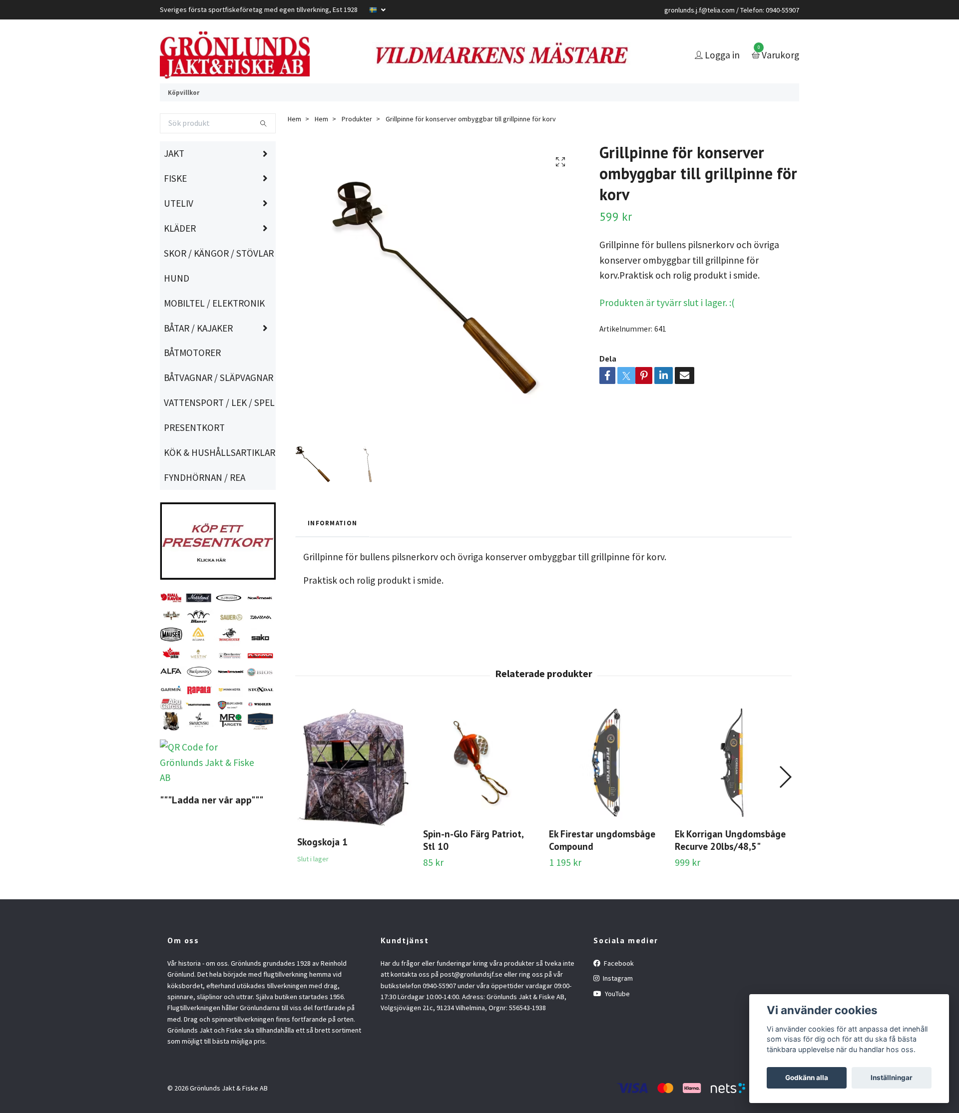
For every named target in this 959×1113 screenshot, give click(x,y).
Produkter (357, 146)
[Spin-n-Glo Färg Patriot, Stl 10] (480, 790)
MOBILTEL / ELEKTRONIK (214, 330)
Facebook (618, 990)
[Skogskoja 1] (354, 794)
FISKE (175, 206)
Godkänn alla (806, 1078)
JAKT (174, 181)
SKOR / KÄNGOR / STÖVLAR (219, 281)
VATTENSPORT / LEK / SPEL (219, 430)
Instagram (617, 1005)
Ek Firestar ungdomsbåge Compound (602, 867)
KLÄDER (180, 256)
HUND (176, 306)
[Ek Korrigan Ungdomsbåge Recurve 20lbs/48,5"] (732, 790)
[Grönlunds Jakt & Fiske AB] (278, 68)
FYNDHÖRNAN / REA (204, 505)
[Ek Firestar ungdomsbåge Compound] (606, 790)
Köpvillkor (183, 119)
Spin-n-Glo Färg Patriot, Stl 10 (473, 867)
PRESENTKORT (194, 455)
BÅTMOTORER (192, 380)
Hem (294, 146)
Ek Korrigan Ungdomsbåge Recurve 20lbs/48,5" (730, 867)
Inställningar (892, 1078)
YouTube (616, 1020)
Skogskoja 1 (322, 869)
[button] (785, 804)
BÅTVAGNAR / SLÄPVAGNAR (218, 405)
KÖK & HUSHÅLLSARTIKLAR (219, 480)
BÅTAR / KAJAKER (198, 355)
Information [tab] (332, 550)
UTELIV (178, 231)
